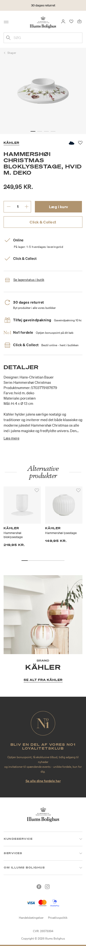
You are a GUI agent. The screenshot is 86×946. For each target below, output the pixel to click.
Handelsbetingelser (31, 918)
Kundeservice (18, 839)
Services (13, 853)
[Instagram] (47, 886)
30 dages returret (43, 5)
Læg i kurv (58, 206)
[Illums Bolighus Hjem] (43, 22)
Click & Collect (43, 222)
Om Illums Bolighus (24, 867)
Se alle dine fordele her (43, 781)
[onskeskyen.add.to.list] (71, 143)
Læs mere (11, 438)
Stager (11, 53)
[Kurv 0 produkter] (79, 21)
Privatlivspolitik (57, 918)
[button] (33, 131)
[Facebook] (39, 886)
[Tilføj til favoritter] (37, 490)
